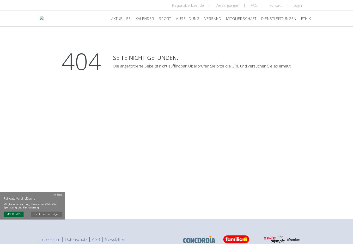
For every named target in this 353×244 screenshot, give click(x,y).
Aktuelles (121, 18)
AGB (96, 239)
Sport (165, 18)
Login (297, 5)
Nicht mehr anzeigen (47, 214)
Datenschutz (76, 239)
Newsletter (114, 239)
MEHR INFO (13, 214)
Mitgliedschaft (241, 18)
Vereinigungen (227, 5)
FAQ (254, 5)
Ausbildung (188, 18)
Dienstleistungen (278, 18)
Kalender (145, 18)
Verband (212, 18)
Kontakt (275, 5)
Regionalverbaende (188, 5)
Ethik (306, 18)
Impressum (50, 239)
